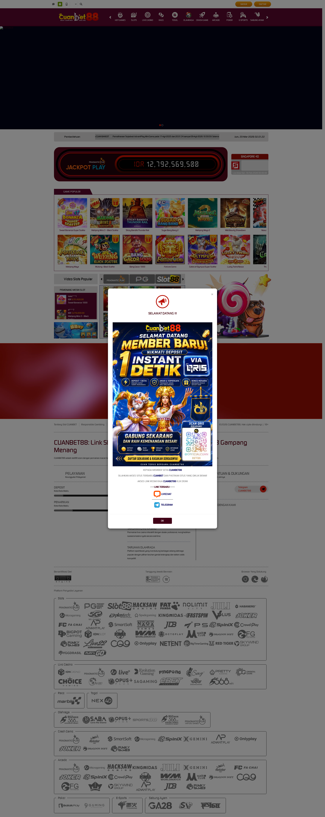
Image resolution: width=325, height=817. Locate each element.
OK (162, 520)
